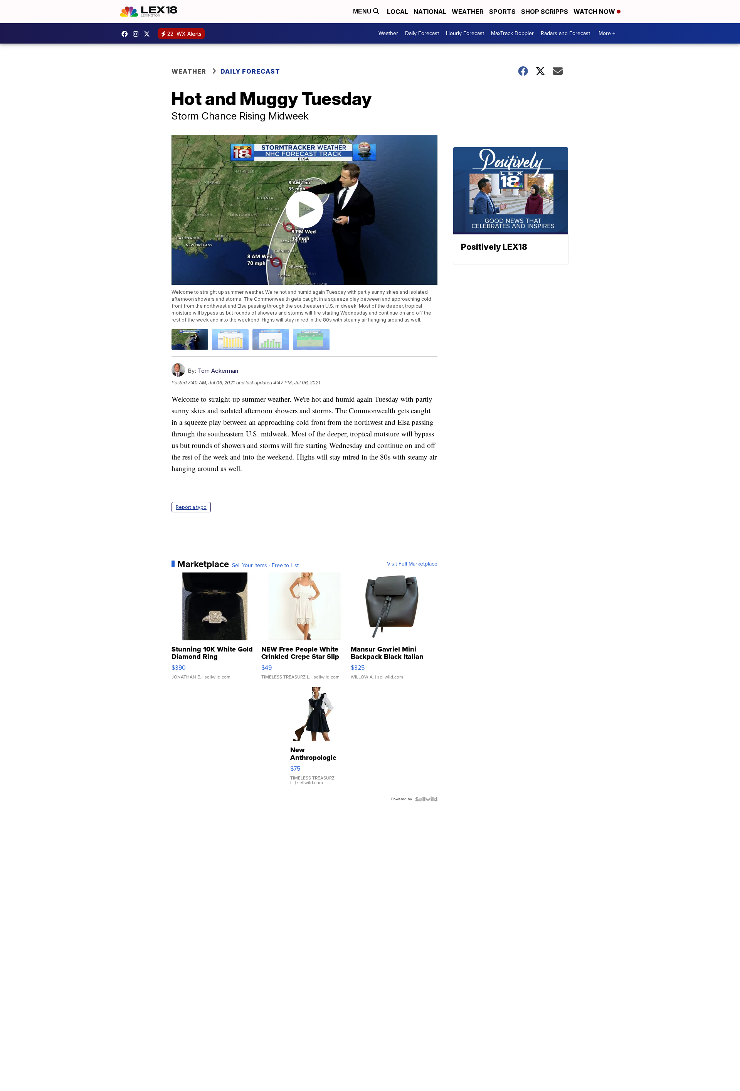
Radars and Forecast (565, 33)
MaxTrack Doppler (512, 33)
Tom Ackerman (218, 370)
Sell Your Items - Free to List (265, 565)
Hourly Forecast (465, 33)
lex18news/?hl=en (137, 34)
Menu (363, 11)
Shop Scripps (544, 11)
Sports (502, 11)
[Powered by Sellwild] (426, 799)
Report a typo (191, 507)
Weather (468, 11)
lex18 (126, 34)
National (430, 11)
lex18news (149, 34)
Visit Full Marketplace (412, 564)
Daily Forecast (422, 33)
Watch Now (595, 11)
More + (607, 33)
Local (397, 11)
